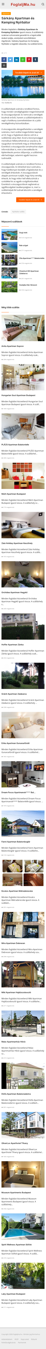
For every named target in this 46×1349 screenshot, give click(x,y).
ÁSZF (17, 1339)
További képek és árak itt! (27, 72)
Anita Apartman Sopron (12, 346)
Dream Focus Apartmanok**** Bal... (18, 792)
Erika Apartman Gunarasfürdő (15, 743)
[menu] (3, 4)
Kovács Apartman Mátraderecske (17, 891)
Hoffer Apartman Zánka (12, 644)
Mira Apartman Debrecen (13, 943)
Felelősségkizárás (8, 1342)
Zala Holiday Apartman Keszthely (17, 543)
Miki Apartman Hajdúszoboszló (16, 992)
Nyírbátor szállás (18, 212)
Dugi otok (23, 233)
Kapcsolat (25, 1339)
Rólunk (34, 1339)
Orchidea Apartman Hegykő (14, 592)
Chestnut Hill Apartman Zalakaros (29, 272)
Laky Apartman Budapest (13, 1294)
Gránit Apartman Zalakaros (14, 694)
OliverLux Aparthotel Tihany (14, 1143)
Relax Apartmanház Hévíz (13, 1041)
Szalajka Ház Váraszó (28, 285)
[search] (43, 4)
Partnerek (22, 1342)
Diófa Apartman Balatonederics (16, 1094)
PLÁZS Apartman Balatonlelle (15, 444)
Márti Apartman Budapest (13, 494)
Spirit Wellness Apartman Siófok (16, 1244)
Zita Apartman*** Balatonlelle (31, 258)
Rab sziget (23, 245)
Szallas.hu (8, 103)
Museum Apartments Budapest (16, 1192)
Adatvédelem (6, 1339)
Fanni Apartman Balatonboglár (15, 841)
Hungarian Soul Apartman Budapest (18, 395)
